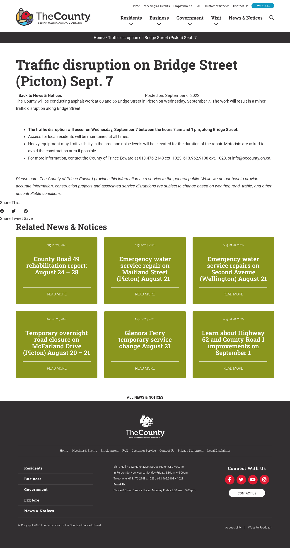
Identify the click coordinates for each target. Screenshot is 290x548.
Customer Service (217, 6)
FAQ (198, 6)
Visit (216, 17)
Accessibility (233, 527)
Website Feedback (260, 527)
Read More (57, 294)
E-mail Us (120, 484)
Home (136, 6)
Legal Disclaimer (218, 450)
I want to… (263, 6)
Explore (31, 500)
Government (189, 17)
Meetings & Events (157, 6)
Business (159, 17)
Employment (182, 6)
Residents (131, 17)
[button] (5, 215)
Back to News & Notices (40, 95)
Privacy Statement (191, 450)
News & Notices (246, 17)
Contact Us (240, 6)
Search (270, 17)
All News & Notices (145, 397)
